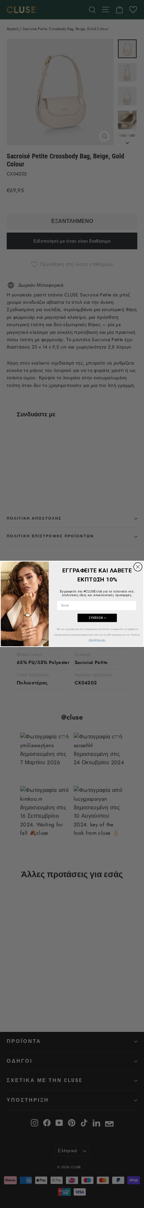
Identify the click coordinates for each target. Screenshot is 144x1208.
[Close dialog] (138, 567)
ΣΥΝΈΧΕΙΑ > (97, 618)
